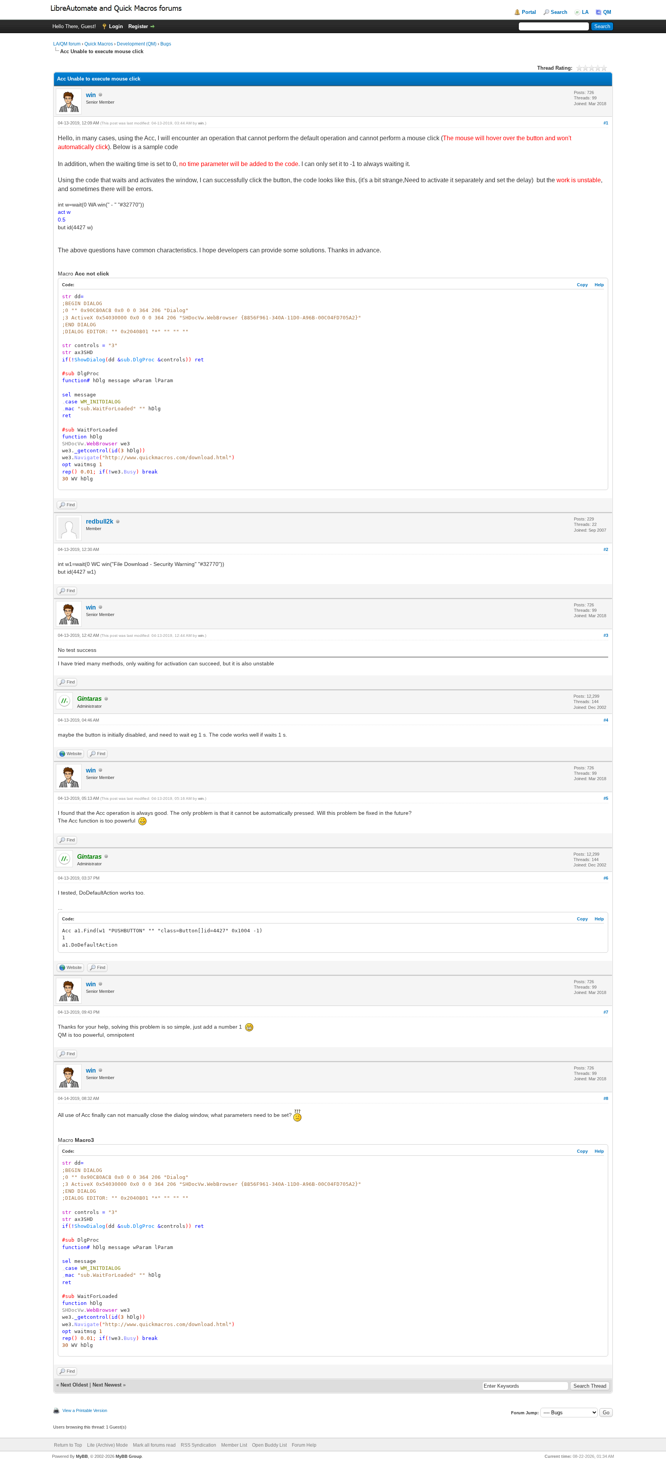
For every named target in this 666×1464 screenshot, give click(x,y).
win (91, 95)
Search (559, 12)
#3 (606, 635)
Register (138, 26)
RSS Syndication (198, 1445)
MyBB (82, 1456)
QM (607, 12)
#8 (606, 1098)
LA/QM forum (67, 44)
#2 (606, 549)
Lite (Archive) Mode (107, 1445)
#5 (606, 798)
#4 (606, 720)
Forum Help (304, 1445)
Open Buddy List (269, 1445)
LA (585, 12)
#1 (606, 123)
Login (116, 26)
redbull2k (99, 521)
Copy (582, 284)
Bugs (165, 44)
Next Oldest (74, 1385)
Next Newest (106, 1385)
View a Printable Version (84, 1410)
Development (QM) (136, 44)
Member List (234, 1445)
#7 (606, 1012)
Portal (529, 12)
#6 (606, 878)
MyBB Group (129, 1456)
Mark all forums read (154, 1445)
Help (599, 284)
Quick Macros (98, 44)
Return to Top (68, 1445)
